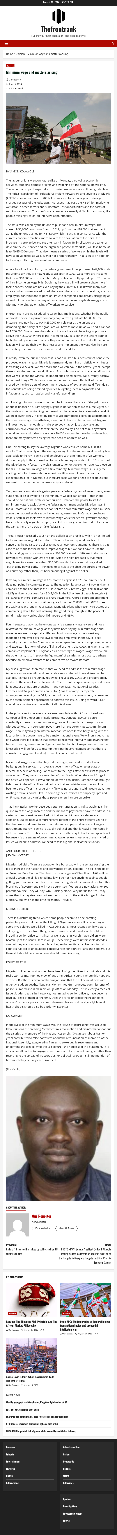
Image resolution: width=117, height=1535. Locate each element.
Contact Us (68, 1461)
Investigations (70, 1506)
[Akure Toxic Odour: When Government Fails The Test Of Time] (31, 1355)
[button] (6, 43)
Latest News (13, 1394)
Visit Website (42, 1228)
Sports (66, 1520)
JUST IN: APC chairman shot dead (22, 1409)
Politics (67, 1469)
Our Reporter (15, 79)
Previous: (32, 1249)
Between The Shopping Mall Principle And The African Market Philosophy (31, 1323)
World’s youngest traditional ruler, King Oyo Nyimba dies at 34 (36, 1402)
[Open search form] (113, 43)
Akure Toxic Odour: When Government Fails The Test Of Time (30, 1379)
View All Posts (66, 1228)
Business (10, 1447)
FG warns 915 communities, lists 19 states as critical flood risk (37, 1416)
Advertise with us (71, 1447)
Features (10, 1469)
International (12, 1483)
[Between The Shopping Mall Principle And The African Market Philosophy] (31, 1300)
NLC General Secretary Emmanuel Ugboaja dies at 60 (32, 1424)
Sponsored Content (72, 1513)
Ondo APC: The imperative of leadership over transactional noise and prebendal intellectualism (85, 1325)
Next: (85, 1253)
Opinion (10, 66)
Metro (66, 1476)
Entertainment (13, 1461)
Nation (66, 1454)
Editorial (10, 1454)
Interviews (68, 1483)
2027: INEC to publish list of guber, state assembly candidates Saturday (41, 1431)
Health (9, 1476)
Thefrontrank (58, 29)
